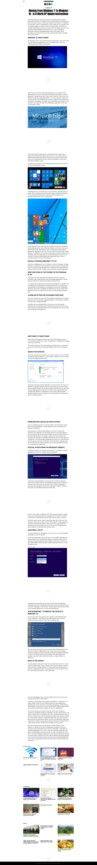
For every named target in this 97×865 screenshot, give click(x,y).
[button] (24, 1)
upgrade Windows (49, 300)
